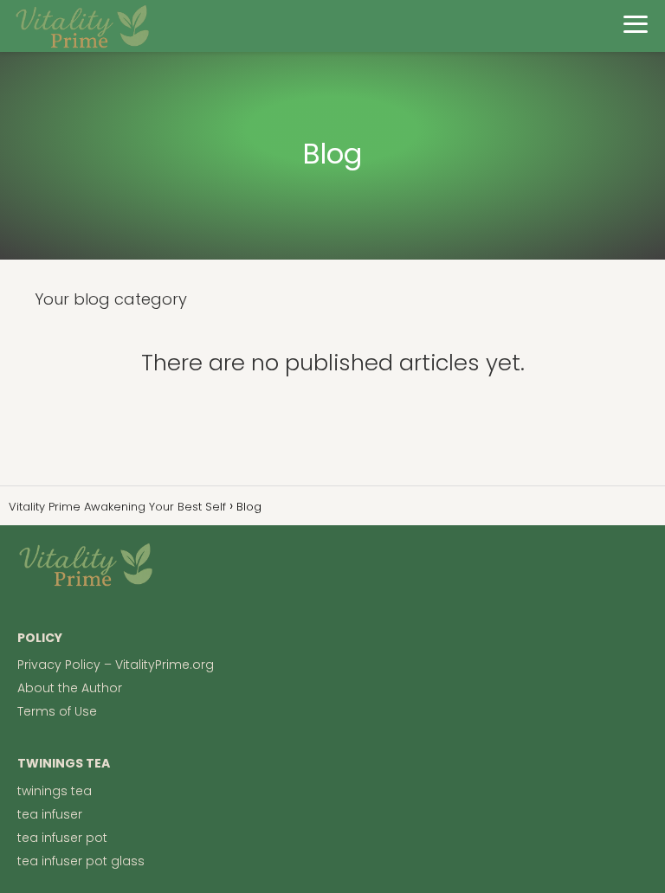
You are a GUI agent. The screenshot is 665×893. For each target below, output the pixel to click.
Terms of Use (57, 711)
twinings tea (54, 791)
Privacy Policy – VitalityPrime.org (115, 664)
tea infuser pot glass (81, 861)
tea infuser (49, 814)
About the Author (69, 688)
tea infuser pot (62, 837)
